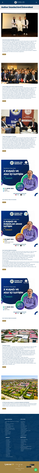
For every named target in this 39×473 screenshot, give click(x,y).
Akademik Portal (23, 441)
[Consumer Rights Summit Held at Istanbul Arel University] (19, 72)
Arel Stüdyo (23, 421)
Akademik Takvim (8, 431)
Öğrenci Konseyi (23, 431)
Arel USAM (8, 453)
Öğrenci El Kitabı (8, 427)
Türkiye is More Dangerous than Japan (9, 136)
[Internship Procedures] (19, 334)
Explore (4, 54)
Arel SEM (7, 449)
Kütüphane (7, 430)
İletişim (22, 450)
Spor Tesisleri (23, 432)
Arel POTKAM (8, 447)
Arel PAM (7, 445)
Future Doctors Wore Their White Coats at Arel (10, 39)
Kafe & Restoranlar (24, 428)
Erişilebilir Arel (23, 436)
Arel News (22, 423)
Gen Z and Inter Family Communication (9, 199)
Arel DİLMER (8, 441)
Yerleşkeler (23, 433)
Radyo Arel (23, 422)
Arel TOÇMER (8, 450)
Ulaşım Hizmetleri (24, 435)
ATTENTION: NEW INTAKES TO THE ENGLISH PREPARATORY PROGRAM (15, 402)
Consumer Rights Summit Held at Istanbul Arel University (12, 86)
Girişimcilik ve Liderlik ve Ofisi (25, 430)
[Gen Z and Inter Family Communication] (19, 176)
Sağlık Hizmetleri (23, 429)
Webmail (22, 443)
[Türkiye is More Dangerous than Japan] (19, 120)
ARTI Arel (7, 439)
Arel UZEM (8, 454)
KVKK (6, 435)
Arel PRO (7, 446)
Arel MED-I (8, 444)
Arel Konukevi (23, 427)
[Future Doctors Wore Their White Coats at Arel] (19, 23)
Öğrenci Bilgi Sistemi (24, 439)
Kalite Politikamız (8, 432)
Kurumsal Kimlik (7, 424)
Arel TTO (7, 452)
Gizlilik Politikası (7, 433)
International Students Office (10, 428)
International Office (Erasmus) (10, 429)
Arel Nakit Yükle (23, 444)
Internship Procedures (6, 345)
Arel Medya (23, 424)
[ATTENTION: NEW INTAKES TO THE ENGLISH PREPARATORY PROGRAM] (19, 386)
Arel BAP (7, 440)
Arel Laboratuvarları (9, 456)
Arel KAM (7, 443)
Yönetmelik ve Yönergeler (9, 423)
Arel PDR (7, 448)
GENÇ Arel (8, 455)
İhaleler (22, 445)
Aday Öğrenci (23, 440)
